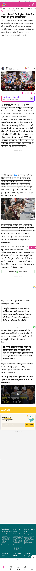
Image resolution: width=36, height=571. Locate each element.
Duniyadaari (4, 533)
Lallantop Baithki (5, 537)
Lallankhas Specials (18, 536)
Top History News (17, 540)
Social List (4, 541)
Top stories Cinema (29, 536)
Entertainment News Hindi (28, 534)
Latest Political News (16, 543)
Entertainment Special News (28, 537)
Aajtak (8, 1)
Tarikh (3, 543)
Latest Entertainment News (28, 543)
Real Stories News (17, 541)
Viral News (15, 549)
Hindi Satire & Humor (16, 534)
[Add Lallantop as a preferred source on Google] (28, 68)
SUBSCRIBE (29, 425)
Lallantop (3, 1)
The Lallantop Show (6, 532)
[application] (18, 394)
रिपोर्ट (15, 175)
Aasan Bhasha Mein (5, 540)
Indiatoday (13, 1)
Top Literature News (16, 545)
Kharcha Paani (5, 538)
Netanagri (4, 536)
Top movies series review (29, 540)
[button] (33, 4)
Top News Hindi (28, 558)
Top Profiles (16, 548)
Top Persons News (17, 547)
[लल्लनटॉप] (4, 4)
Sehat (2, 544)
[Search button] (28, 4)
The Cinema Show (6, 545)
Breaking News (17, 537)
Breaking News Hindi (28, 556)
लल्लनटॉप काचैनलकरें (18, 271)
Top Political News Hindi (17, 539)
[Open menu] (1, 8)
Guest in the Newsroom (4, 534)
